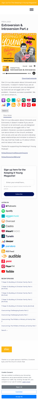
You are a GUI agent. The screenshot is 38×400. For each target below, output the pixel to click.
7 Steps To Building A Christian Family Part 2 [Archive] (16, 300)
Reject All (19, 387)
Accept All (19, 396)
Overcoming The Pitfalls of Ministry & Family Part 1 (18, 326)
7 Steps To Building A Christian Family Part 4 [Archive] (16, 287)
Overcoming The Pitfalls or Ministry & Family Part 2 (18, 320)
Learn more (26, 382)
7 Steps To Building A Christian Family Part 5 (16, 282)
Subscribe (19, 194)
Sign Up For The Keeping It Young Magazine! (19, 3)
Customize (19, 392)
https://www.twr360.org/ (10, 157)
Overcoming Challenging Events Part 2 (14, 310)
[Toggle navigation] (31, 10)
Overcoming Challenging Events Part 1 (14, 315)
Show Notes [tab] (7, 115)
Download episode (29, 78)
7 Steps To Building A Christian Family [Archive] (17, 306)
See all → (4, 330)
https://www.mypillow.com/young (14, 153)
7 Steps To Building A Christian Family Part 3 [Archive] (16, 294)
